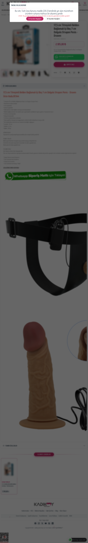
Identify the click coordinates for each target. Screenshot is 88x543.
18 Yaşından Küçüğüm (53, 18)
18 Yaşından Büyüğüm (34, 18)
